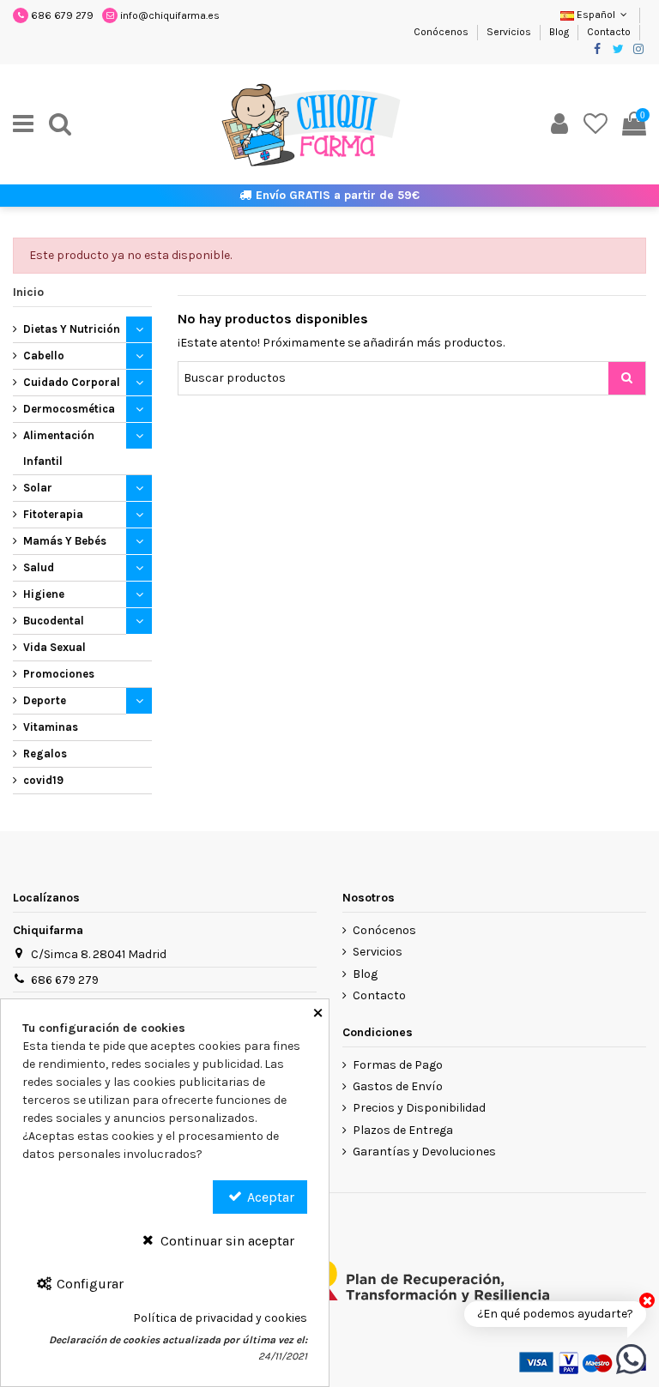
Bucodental (53, 620)
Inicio (28, 292)
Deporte (44, 700)
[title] (626, 378)
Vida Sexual (54, 647)
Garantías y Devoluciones (424, 1151)
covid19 (43, 780)
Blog (560, 32)
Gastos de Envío (398, 1086)
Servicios (510, 32)
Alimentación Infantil (58, 448)
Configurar (88, 1283)
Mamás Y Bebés (64, 540)
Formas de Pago (398, 1065)
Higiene (43, 594)
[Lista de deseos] (595, 124)
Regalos (45, 753)
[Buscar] (60, 124)
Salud (38, 567)
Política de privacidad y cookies (220, 1318)
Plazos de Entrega (403, 1130)
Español (596, 15)
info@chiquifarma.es (170, 15)
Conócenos (442, 32)
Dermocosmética (69, 408)
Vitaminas (50, 727)
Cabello (43, 355)
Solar (37, 487)
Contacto (609, 32)
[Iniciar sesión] (559, 124)
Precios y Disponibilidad (419, 1108)
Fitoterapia (53, 514)
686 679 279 (62, 15)
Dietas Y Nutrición (71, 329)
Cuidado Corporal (71, 382)
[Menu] (23, 124)
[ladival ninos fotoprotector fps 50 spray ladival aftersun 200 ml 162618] (631, 1358)
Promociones (58, 673)
